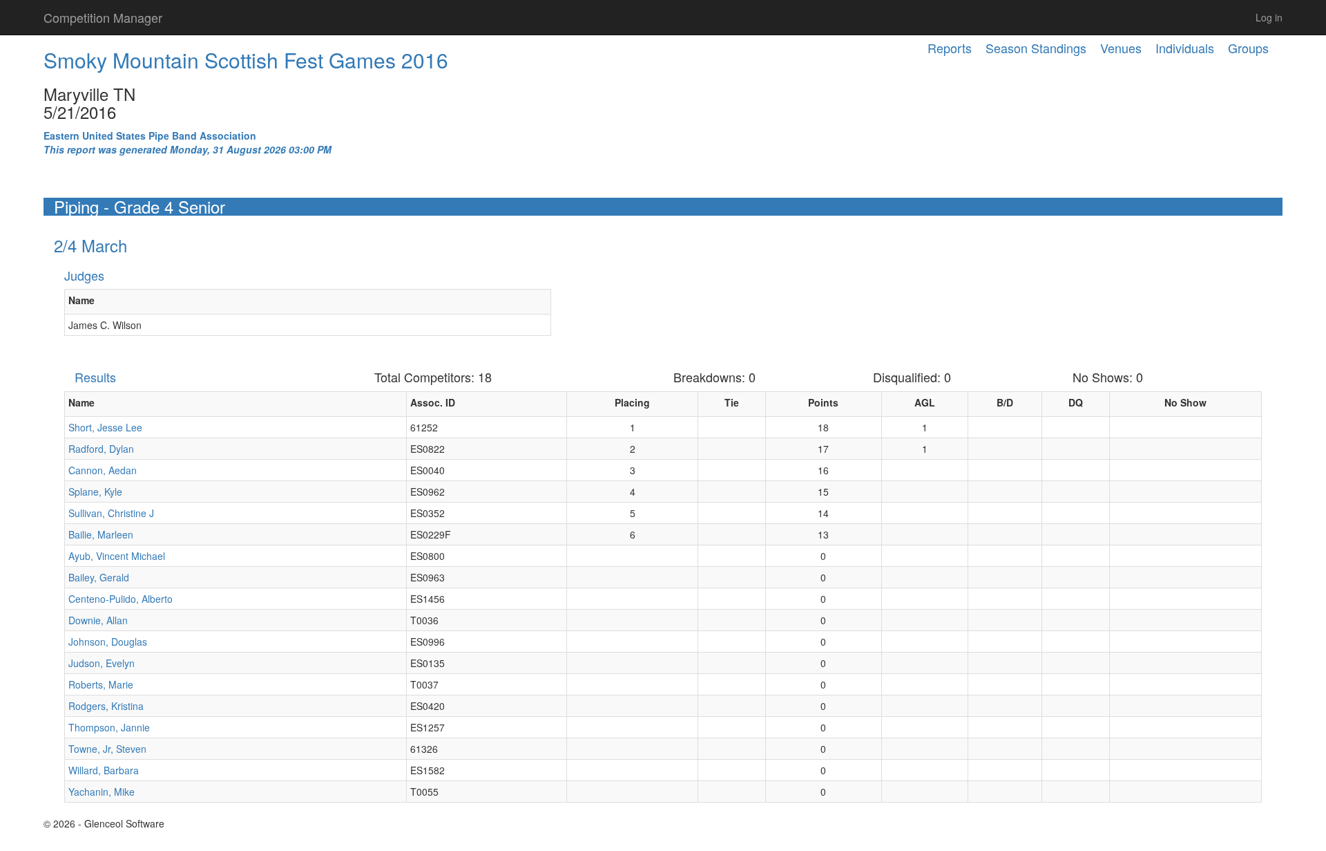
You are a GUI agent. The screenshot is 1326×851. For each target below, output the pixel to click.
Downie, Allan (98, 620)
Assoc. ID (432, 402)
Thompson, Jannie (109, 727)
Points (823, 402)
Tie (731, 402)
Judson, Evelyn (101, 663)
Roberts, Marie (100, 684)
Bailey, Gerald (98, 577)
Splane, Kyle (95, 491)
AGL (924, 402)
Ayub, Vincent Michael (116, 556)
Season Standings (1036, 48)
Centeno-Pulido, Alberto (120, 599)
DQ (1075, 402)
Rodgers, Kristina (106, 706)
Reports (950, 48)
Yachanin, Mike (101, 791)
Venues (1121, 48)
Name (81, 300)
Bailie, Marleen (100, 534)
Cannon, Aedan (102, 470)
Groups (1248, 48)
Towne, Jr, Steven (107, 749)
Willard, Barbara (103, 770)
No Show (1185, 402)
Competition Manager (103, 17)
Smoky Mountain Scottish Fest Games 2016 (246, 60)
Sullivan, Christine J (111, 513)
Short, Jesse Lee (105, 427)
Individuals (1184, 48)
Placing (632, 402)
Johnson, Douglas (107, 641)
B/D (1005, 402)
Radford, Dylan (101, 449)
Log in (1269, 17)
